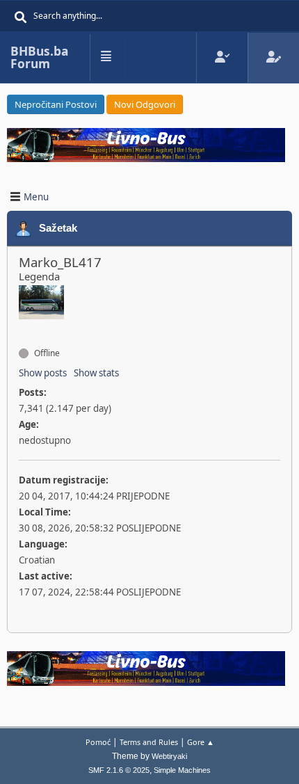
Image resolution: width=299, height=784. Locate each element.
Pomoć (98, 742)
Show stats (96, 373)
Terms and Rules (149, 742)
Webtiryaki (169, 756)
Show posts (43, 373)
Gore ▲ (200, 742)
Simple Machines (182, 770)
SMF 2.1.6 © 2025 (119, 770)
